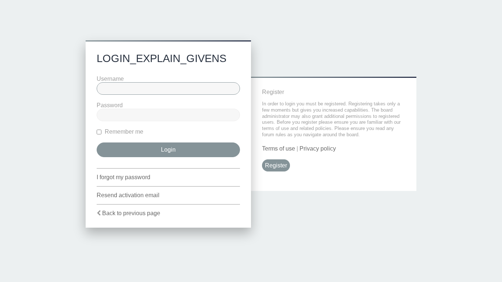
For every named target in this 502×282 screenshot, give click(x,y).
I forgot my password (123, 177)
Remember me (123, 132)
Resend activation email (128, 195)
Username (110, 79)
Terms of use (278, 148)
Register (276, 165)
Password (110, 105)
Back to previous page (131, 213)
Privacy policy (318, 148)
